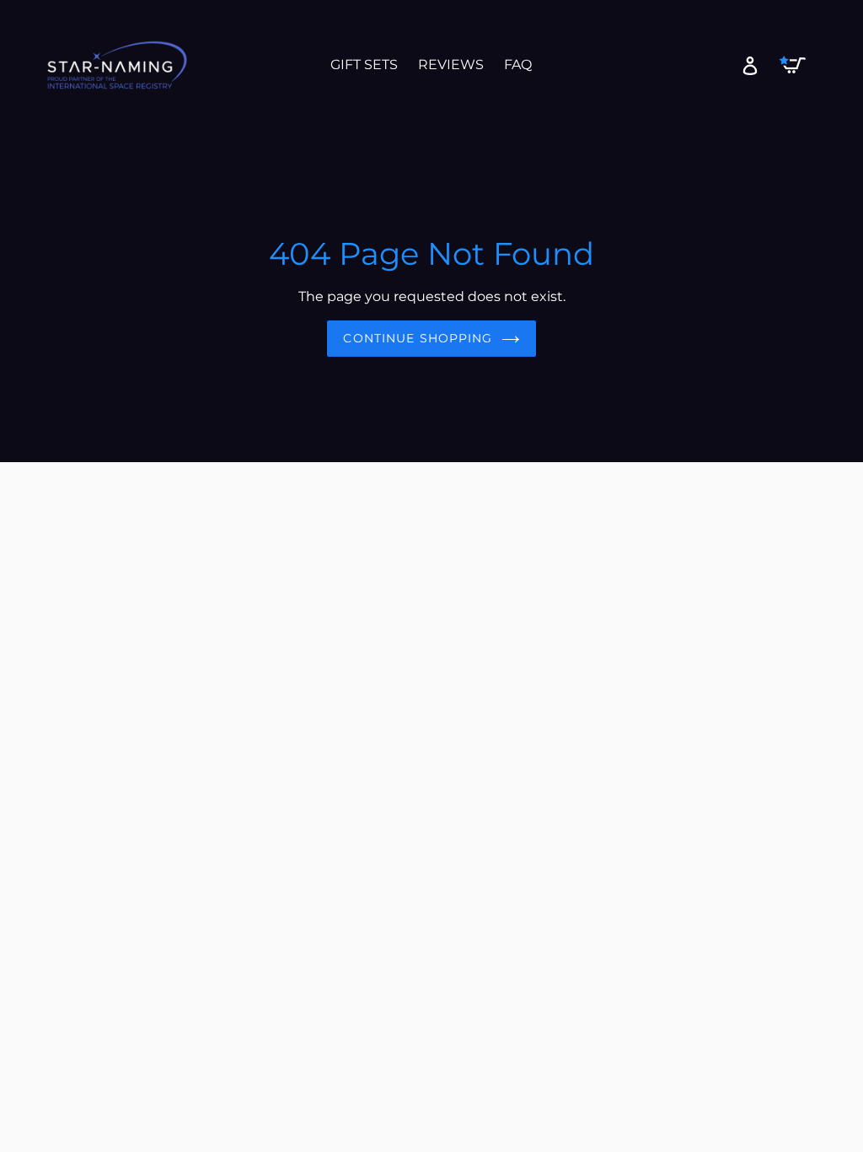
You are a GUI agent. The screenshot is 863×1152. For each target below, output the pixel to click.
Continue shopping (417, 338)
